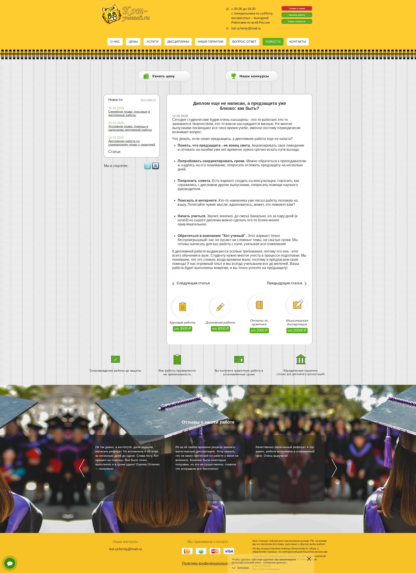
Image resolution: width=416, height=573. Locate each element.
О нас (115, 41)
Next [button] (334, 468)
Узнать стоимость (297, 21)
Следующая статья (193, 283)
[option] (128, 468)
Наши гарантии (210, 41)
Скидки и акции (297, 8)
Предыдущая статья (284, 283)
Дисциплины (178, 41)
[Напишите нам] (9, 563)
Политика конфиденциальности (208, 563)
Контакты (297, 41)
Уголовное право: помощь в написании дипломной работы (130, 128)
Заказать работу (297, 15)
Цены (133, 41)
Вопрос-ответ (244, 41)
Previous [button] (81, 468)
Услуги (152, 41)
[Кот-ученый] (126, 23)
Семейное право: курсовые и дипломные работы (129, 113)
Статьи (114, 152)
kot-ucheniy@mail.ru (246, 28)
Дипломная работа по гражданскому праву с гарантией (131, 142)
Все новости (148, 99)
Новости (273, 41)
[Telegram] (9, 550)
